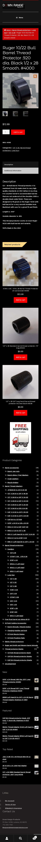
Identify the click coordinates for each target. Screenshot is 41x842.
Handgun (10, 549)
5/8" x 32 (13, 605)
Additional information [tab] (12, 171)
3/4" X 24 (13, 594)
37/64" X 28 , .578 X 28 (18, 557)
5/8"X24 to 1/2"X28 (14, 520)
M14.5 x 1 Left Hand (17, 568)
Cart (31, 836)
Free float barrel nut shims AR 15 (17, 619)
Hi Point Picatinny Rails (16, 638)
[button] (35, 76)
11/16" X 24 (14, 590)
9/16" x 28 (14, 608)
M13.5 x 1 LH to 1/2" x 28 (16, 531)
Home (8, 30)
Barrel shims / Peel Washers (17, 475)
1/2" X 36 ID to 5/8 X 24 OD (17, 508)
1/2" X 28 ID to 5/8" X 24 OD (17, 501)
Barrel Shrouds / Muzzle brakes (19, 627)
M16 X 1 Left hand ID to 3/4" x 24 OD (20, 542)
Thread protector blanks (14, 649)
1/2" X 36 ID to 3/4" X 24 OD (17, 505)
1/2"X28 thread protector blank (19, 653)
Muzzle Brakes (12, 482)
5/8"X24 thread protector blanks (19, 660)
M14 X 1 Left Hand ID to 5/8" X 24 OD (21, 534)
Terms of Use (10, 805)
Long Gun (15, 150)
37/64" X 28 (14, 597)
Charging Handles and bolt (17, 631)
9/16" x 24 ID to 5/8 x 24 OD (17, 523)
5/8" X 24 (13, 601)
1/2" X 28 (12, 33)
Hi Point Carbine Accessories (15, 623)
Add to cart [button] (20, 300)
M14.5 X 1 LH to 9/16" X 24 (17, 538)
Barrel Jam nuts (13, 471)
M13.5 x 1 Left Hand (17, 564)
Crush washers (12, 479)
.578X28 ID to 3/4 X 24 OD (17, 490)
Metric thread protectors (14, 642)
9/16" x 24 (14, 560)
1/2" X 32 (13, 582)
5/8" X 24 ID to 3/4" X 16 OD (17, 512)
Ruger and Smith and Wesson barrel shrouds (21, 645)
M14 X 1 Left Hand (16, 616)
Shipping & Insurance (13, 808)
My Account (9, 801)
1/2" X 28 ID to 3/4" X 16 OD (17, 494)
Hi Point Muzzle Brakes (15, 634)
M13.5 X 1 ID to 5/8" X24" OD (17, 527)
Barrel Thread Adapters (13, 486)
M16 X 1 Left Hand (16, 571)
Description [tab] (8, 165)
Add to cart (18, 132)
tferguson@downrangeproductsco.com (15, 827)
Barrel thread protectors (21, 30)
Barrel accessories (12, 468)
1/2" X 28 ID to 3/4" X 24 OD (17, 497)
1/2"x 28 (13, 553)
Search (20, 838)
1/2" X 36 (13, 586)
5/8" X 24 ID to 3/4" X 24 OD (17, 516)
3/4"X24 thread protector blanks (19, 656)
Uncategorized (10, 664)
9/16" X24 (13, 612)
